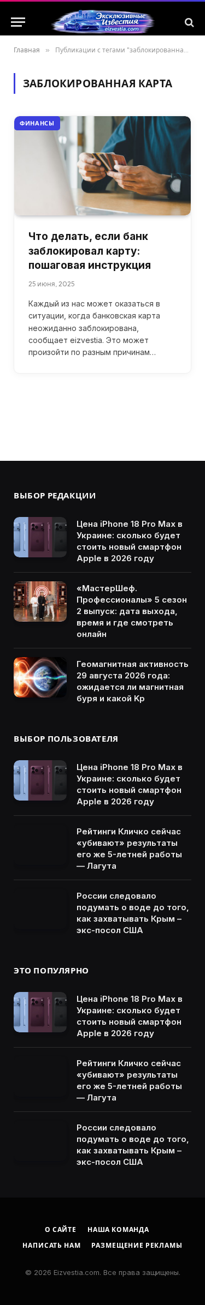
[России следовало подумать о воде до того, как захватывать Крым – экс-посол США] (40, 909)
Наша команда (118, 1229)
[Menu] (18, 22)
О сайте (61, 1229)
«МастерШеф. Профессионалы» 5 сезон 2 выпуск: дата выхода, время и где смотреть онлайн (132, 611)
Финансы (37, 123)
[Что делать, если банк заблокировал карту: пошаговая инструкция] (102, 165)
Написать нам (51, 1245)
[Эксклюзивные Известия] (103, 22)
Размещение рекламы (136, 1245)
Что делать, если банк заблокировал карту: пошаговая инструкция (89, 251)
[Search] (188, 22)
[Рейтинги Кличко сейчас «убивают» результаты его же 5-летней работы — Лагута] (40, 845)
